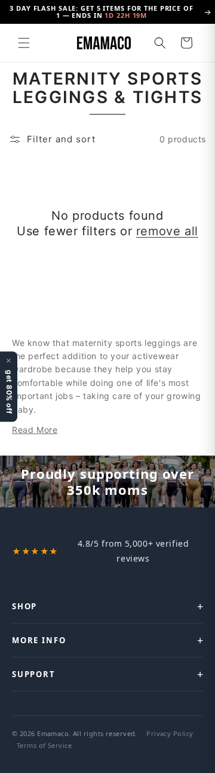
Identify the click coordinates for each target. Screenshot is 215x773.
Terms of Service (44, 745)
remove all (167, 231)
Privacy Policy (169, 733)
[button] (24, 43)
